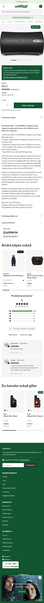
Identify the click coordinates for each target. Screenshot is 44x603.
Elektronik (30, 22)
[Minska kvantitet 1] (3, 105)
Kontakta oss (6, 506)
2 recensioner (14, 89)
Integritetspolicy (7, 546)
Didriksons (6, 273)
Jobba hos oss (6, 539)
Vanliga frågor (6, 513)
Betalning (5, 521)
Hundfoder (5, 492)
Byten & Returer (7, 510)
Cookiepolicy (6, 550)
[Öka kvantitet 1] (10, 105)
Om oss (4, 535)
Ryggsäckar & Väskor (8, 496)
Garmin (4, 83)
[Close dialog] (40, 577)
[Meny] (3, 6)
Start (3, 22)
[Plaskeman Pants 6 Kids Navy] (13, 261)
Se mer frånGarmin (10, 236)
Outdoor (9, 22)
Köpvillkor (5, 525)
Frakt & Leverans (7, 517)
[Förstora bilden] (22, 44)
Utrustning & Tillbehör (19, 22)
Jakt (3, 484)
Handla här (22, 591)
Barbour (29, 273)
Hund (4, 480)
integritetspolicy (25, 460)
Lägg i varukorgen (28, 105)
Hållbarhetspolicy (7, 543)
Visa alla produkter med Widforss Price (15, 77)
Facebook (7, 556)
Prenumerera (30, 465)
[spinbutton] (7, 105)
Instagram (7, 559)
